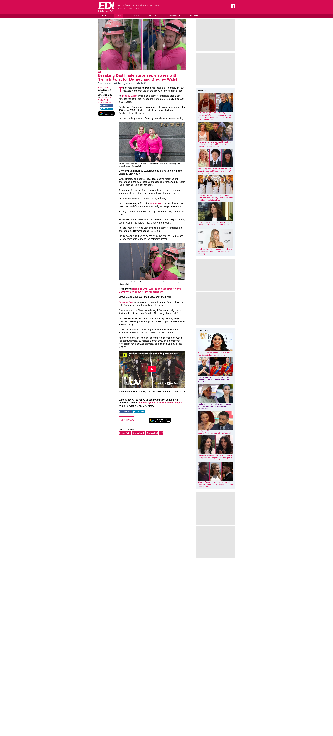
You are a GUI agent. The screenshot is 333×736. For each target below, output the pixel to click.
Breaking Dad (103, 103)
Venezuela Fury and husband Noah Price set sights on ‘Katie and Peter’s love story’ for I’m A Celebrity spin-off (215, 144)
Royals (153, 16)
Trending (174, 16)
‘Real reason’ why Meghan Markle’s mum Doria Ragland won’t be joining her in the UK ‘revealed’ (214, 406)
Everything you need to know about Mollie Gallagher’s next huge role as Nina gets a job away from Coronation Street (215, 457)
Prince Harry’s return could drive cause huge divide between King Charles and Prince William (214, 379)
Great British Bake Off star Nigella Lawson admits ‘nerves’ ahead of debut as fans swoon (215, 224)
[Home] (106, 7)
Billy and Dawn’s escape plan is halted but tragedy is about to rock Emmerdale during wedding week (215, 484)
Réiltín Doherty (103, 87)
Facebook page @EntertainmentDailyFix (160, 402)
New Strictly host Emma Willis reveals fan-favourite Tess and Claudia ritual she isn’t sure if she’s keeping (215, 171)
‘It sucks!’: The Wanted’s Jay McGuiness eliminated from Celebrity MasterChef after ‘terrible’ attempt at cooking (215, 197)
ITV (109, 103)
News (103, 16)
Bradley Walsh (103, 100)
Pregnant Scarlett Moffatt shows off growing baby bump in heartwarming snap (215, 354)
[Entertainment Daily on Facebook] (233, 6)
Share (106, 105)
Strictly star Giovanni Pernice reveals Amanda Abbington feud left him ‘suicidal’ (214, 432)
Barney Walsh (107, 98)
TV (118, 16)
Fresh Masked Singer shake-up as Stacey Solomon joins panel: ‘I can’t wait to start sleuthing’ (215, 251)
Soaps (135, 16)
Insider (194, 16)
